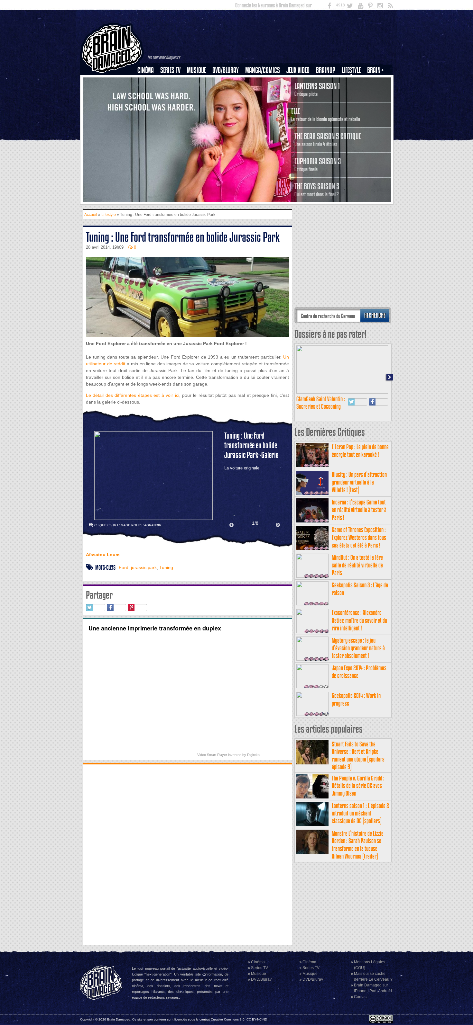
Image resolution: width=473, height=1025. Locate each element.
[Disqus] (187, 853)
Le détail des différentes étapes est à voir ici (132, 395)
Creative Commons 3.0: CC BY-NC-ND (239, 1019)
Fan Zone (377, 81)
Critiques (148, 81)
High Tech (353, 103)
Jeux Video (298, 70)
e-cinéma (148, 103)
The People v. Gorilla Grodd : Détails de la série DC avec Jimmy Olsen (358, 785)
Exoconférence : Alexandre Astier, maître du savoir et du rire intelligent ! (359, 620)
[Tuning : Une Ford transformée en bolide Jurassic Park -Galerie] (153, 475)
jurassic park (144, 567)
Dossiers (148, 92)
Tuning (166, 567)
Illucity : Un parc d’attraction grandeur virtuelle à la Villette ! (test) (359, 482)
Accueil (90, 214)
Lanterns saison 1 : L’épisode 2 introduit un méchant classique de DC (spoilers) (360, 813)
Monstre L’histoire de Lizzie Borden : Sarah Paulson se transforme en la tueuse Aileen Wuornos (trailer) (358, 845)
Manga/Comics (262, 70)
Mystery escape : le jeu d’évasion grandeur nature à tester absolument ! (358, 648)
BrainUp (325, 70)
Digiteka (253, 755)
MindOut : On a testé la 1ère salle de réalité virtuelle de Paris (357, 565)
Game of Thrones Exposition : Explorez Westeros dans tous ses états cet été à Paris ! (359, 537)
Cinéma (145, 70)
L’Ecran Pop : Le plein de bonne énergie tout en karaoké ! (360, 450)
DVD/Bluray (225, 70)
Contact (360, 996)
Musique (196, 70)
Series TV (170, 70)
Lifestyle (351, 70)
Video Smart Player (212, 755)
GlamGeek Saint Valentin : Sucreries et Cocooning (320, 402)
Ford (123, 567)
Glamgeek (353, 92)
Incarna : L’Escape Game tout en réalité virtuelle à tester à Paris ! (359, 509)
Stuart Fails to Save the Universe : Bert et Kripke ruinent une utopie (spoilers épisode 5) (358, 755)
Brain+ (375, 70)
